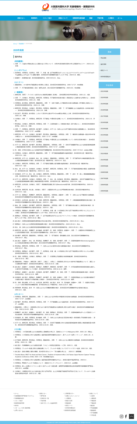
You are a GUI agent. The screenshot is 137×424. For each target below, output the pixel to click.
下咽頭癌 (93, 403)
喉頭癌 (92, 405)
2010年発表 (104, 160)
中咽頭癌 (93, 401)
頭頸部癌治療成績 (79, 18)
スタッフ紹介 (47, 18)
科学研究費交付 (106, 76)
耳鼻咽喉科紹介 (19, 398)
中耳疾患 (93, 415)
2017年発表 (104, 116)
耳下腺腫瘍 (93, 413)
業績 (90, 18)
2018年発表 (104, 110)
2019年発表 (104, 104)
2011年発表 (104, 153)
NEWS (16, 405)
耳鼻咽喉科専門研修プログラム (24, 396)
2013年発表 (104, 141)
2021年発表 (104, 91)
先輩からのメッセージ (72, 396)
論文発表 (103, 64)
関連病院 (68, 403)
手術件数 (100, 18)
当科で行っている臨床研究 (48, 403)
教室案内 (34, 18)
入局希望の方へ (69, 393)
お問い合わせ (18, 410)
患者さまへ (21, 18)
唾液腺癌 (93, 410)
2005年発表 (104, 191)
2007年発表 (104, 178)
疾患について (63, 18)
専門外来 (43, 396)
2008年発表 (104, 172)
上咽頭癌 (93, 398)
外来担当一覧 (44, 398)
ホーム (120, 18)
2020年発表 (104, 97)
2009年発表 (104, 166)
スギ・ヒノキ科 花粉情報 (22, 408)
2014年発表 (104, 135)
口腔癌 (92, 396)
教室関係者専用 (19, 403)
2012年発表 (104, 147)
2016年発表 (104, 122)
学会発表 (103, 58)
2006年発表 (104, 184)
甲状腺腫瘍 (93, 408)
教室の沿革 (68, 401)
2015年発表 (104, 128)
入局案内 (111, 18)
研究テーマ (104, 70)
